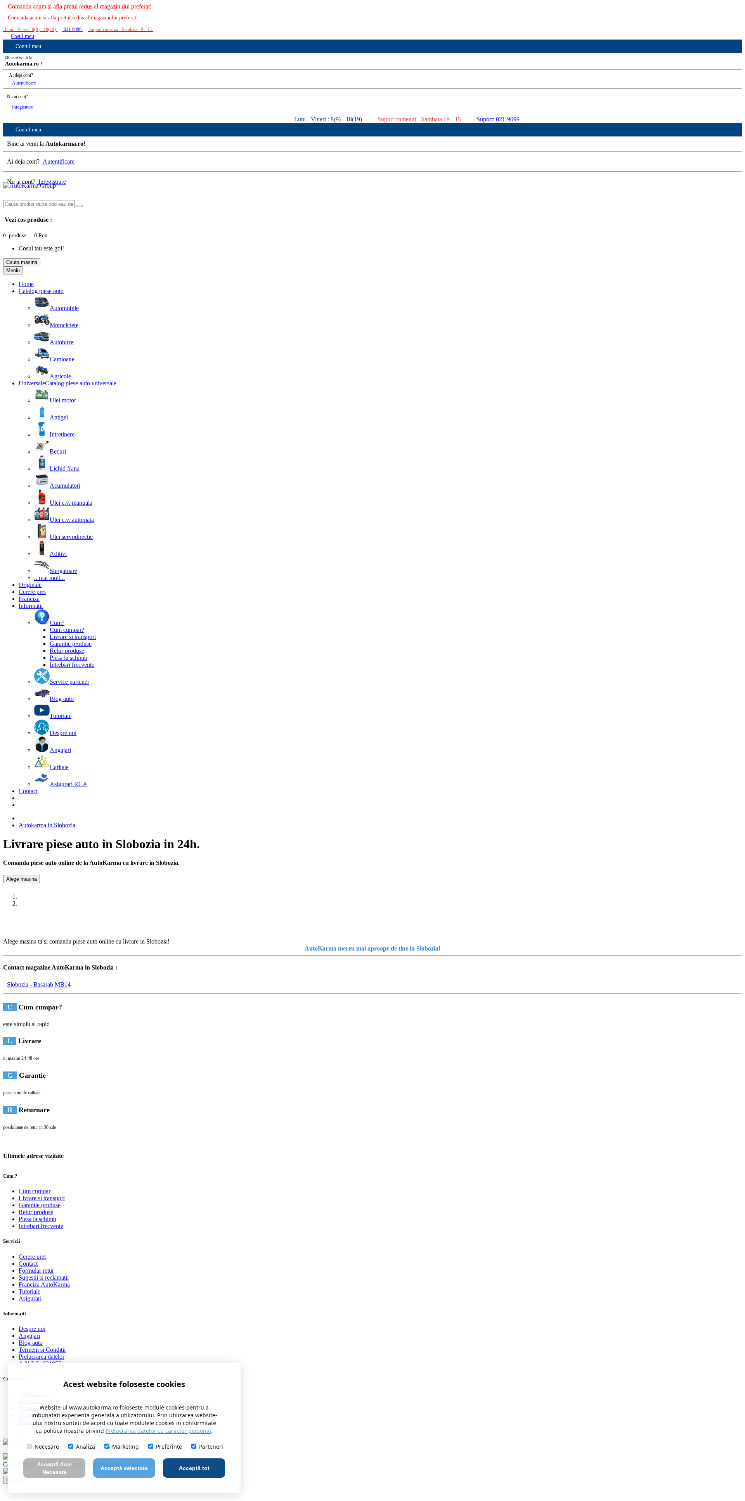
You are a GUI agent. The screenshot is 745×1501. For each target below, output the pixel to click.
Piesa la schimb (37, 1219)
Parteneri (211, 1446)
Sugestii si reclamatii (44, 1277)
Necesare (47, 1446)
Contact (28, 1263)
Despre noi (32, 1328)
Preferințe (169, 1446)
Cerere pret (32, 1256)
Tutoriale (29, 1291)
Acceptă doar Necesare (54, 1468)
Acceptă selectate (124, 1468)
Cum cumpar (34, 1191)
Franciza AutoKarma (44, 1284)
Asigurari (30, 1298)
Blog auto (31, 1342)
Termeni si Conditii (42, 1349)
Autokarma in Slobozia (47, 825)
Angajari (29, 1335)
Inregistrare (22, 107)
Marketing (125, 1446)
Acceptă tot (194, 1468)
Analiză (85, 1446)
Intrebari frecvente (41, 1226)
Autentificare (23, 83)
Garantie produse (40, 1205)
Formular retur (36, 1270)
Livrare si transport (42, 1198)
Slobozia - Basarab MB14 (39, 984)
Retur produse (36, 1212)
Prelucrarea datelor (41, 1356)
